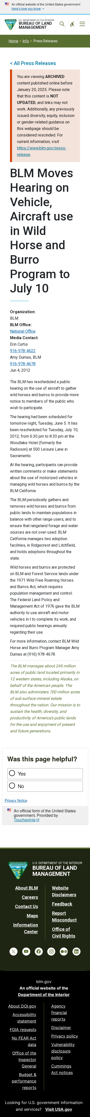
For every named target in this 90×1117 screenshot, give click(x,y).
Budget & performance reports (24, 1081)
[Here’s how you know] (45, 7)
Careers (30, 897)
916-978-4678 (23, 363)
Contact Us (26, 906)
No (21, 786)
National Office (23, 331)
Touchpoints (25, 820)
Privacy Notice (16, 800)
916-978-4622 (23, 350)
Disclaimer (61, 1027)
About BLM (26, 888)
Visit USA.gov (58, 1109)
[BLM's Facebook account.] (39, 952)
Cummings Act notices (62, 1069)
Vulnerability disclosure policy (63, 1051)
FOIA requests (23, 1029)
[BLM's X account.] (14, 952)
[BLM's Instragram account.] (51, 952)
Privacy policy (64, 1036)
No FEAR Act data (24, 1041)
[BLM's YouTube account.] (26, 952)
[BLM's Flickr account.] (64, 952)
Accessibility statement (24, 1018)
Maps (32, 915)
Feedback (62, 904)
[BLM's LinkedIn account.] (76, 952)
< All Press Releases (33, 63)
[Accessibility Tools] (72, 24)
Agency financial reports (59, 1013)
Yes (22, 773)
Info (26, 41)
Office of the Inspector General (24, 1060)
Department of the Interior (44, 994)
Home (13, 41)
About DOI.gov (22, 1006)
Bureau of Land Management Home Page (34, 24)
